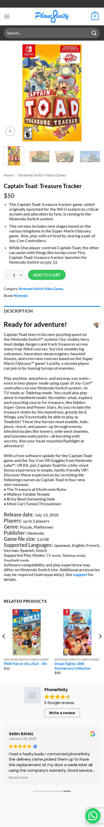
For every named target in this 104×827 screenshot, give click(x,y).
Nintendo (21, 296)
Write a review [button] (62, 712)
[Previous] (12, 92)
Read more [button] (18, 778)
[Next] (91, 92)
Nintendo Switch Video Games (42, 175)
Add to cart (47, 275)
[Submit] (94, 33)
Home (8, 175)
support (80, 574)
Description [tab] (18, 311)
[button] (7, 16)
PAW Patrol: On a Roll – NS (25, 664)
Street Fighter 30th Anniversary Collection (73, 666)
